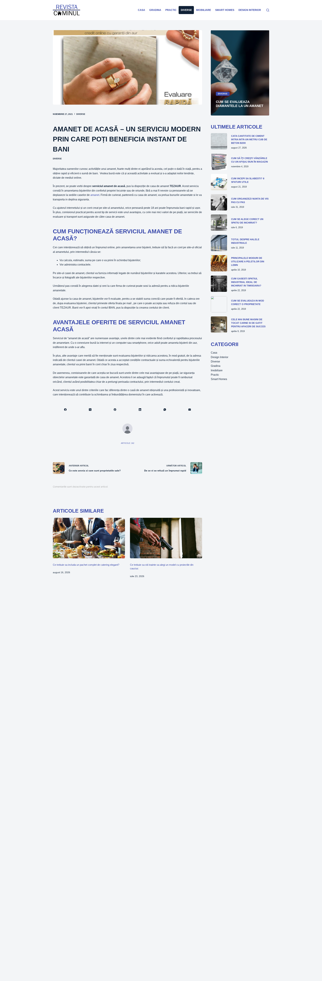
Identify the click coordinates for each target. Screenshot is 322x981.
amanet (94, 195)
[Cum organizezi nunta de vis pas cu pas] (219, 202)
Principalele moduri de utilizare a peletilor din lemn (247, 261)
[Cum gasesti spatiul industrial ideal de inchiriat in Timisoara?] (219, 284)
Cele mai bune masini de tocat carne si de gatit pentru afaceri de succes (248, 323)
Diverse (186, 10)
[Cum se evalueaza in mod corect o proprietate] (219, 304)
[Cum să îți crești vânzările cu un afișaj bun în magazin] (219, 162)
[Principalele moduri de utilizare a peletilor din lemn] (219, 263)
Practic (171, 10)
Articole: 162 (127, 443)
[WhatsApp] (164, 409)
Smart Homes (224, 10)
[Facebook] (65, 409)
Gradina (155, 10)
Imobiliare (203, 10)
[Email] (189, 409)
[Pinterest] (115, 409)
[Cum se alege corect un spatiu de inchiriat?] (219, 222)
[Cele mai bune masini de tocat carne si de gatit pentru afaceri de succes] (219, 324)
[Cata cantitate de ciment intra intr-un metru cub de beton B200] (219, 141)
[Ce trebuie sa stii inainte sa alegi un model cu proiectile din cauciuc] (166, 538)
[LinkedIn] (140, 409)
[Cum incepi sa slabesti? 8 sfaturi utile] (219, 182)
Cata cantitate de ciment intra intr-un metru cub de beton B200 (249, 139)
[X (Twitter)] (90, 409)
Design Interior (249, 10)
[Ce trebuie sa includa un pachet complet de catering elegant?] (89, 538)
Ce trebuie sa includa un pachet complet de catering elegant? (86, 564)
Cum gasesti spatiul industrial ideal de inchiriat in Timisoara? (246, 282)
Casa (141, 10)
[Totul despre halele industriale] (219, 243)
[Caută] (267, 10)
